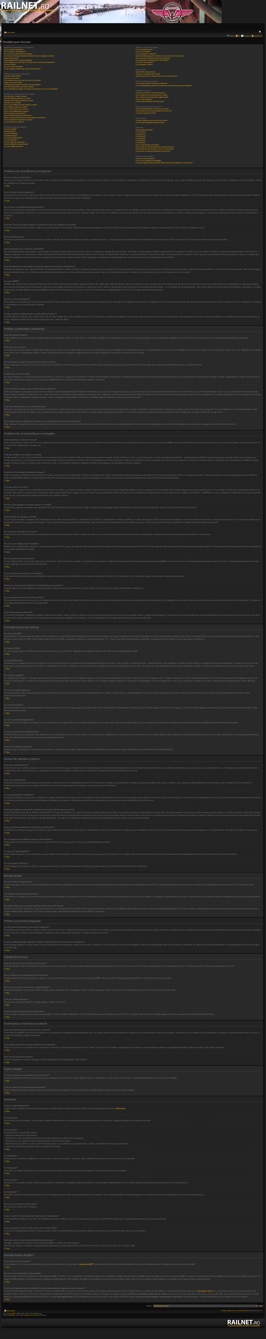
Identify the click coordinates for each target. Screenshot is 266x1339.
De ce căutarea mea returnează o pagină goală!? (152, 97)
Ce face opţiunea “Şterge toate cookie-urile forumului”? (22, 69)
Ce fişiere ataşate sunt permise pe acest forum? (152, 120)
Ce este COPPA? (10, 64)
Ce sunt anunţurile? (10, 140)
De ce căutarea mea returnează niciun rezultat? (152, 95)
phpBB (13, 1313)
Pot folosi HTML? (10, 131)
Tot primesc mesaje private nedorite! (148, 74)
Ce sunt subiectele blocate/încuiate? (16, 144)
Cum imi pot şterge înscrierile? (146, 113)
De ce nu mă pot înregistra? (13, 66)
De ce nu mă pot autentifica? (13, 49)
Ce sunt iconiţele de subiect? (13, 146)
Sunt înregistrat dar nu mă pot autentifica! (18, 60)
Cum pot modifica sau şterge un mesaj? (17, 98)
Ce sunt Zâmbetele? (11, 133)
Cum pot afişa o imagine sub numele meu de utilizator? (22, 84)
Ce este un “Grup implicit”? (145, 62)
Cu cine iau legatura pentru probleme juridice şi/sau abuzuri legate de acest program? (164, 162)
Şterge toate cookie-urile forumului (238, 1310)
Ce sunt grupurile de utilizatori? (146, 54)
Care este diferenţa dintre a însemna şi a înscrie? (152, 109)
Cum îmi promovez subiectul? (14, 122)
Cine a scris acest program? (145, 158)
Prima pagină (11, 32)
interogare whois (205, 1291)
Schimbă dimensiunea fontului (260, 32)
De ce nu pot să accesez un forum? (16, 109)
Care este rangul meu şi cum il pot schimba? (19, 87)
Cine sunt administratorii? (144, 49)
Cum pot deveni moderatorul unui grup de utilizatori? (153, 58)
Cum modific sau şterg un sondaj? (15, 107)
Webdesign (12, 1315)
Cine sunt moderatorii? (143, 51)
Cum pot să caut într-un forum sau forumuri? (151, 93)
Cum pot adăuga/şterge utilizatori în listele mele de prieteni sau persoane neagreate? (164, 85)
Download (120, 1108)
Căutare (232, 36)
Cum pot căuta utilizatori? (144, 99)
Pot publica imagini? (10, 135)
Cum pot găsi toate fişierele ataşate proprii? (150, 122)
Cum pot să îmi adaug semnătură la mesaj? (18, 100)
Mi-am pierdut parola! (11, 58)
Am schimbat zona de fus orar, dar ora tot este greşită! (22, 80)
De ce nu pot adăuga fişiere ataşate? (16, 111)
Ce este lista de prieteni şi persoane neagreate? (152, 83)
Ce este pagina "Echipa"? (144, 64)
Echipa (224, 1310)
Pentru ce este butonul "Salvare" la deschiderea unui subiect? (24, 117)
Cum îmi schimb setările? (12, 76)
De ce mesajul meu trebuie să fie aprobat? (18, 120)
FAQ (239, 36)
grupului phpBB (86, 1264)
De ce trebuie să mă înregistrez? (15, 51)
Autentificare (258, 36)
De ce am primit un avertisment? (15, 113)
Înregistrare (247, 36)
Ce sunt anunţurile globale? (13, 138)
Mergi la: (149, 1306)
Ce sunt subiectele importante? (14, 142)
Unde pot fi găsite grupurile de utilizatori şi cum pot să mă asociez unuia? (160, 56)
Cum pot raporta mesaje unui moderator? (18, 115)
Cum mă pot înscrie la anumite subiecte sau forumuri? (154, 111)
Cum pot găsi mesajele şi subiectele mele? (150, 101)
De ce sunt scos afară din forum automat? (18, 54)
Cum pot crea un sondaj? (12, 102)
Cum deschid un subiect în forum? (15, 96)
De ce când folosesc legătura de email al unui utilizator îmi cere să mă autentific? (31, 89)
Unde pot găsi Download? (144, 130)
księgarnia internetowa (31, 1315)
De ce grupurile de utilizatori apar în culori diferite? (152, 60)
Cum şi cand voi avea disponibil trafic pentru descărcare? (155, 147)
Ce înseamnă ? (141, 134)
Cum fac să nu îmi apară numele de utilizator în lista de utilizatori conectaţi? (29, 56)
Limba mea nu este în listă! (13, 82)
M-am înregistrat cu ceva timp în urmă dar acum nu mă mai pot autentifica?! (29, 62)
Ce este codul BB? (10, 129)
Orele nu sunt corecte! (11, 78)
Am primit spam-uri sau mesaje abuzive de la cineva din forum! (157, 76)
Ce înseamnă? (140, 132)
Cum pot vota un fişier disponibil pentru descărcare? (153, 151)
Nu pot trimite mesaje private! (145, 72)
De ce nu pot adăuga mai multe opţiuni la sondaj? (20, 105)
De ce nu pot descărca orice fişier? (147, 145)
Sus (8, 186)
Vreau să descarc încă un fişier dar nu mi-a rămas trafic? (155, 149)
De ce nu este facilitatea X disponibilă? (148, 160)
